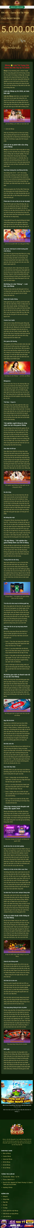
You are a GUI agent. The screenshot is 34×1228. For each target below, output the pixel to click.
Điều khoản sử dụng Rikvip (10, 1213)
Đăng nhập (6, 1199)
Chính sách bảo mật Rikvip (10, 1210)
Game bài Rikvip (7, 1159)
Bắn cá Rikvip (7, 1153)
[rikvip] (17, 3)
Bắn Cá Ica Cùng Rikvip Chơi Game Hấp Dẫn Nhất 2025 (17, 1105)
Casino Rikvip (7, 1156)
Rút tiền (5, 1205)
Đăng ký (5, 1196)
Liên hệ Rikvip (7, 1216)
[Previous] (2, 1097)
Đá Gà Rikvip (6, 1165)
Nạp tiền (5, 1202)
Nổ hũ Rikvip (6, 1162)
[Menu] (2, 3)
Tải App (5, 1208)
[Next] (32, 1097)
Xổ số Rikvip (6, 1168)
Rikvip (4, 1139)
